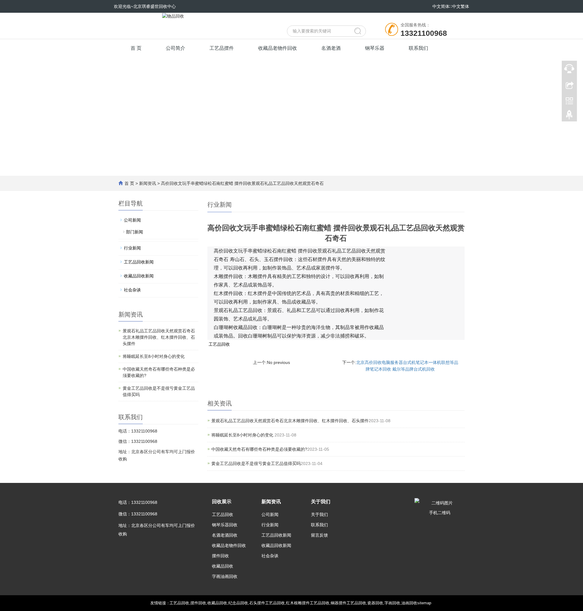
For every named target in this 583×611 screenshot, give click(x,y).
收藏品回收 (222, 566)
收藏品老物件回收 (277, 48)
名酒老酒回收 (224, 535)
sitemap (424, 603)
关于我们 (320, 501)
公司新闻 (132, 220)
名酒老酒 (331, 48)
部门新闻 (134, 231)
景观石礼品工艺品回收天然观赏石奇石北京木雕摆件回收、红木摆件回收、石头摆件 (290, 420)
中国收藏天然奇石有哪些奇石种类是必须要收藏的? (259, 449)
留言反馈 (319, 535)
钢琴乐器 (374, 48)
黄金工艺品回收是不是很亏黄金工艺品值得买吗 (256, 463)
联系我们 (418, 48)
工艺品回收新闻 (139, 262)
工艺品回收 (219, 344)
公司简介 (175, 48)
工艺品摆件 (222, 48)
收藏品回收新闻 (139, 275)
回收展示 (221, 501)
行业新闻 (132, 248)
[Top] (569, 116)
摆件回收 (220, 555)
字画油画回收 (224, 576)
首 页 (136, 48)
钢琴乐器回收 (224, 524)
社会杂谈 (132, 289)
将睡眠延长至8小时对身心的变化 (242, 435)
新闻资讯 (147, 183)
